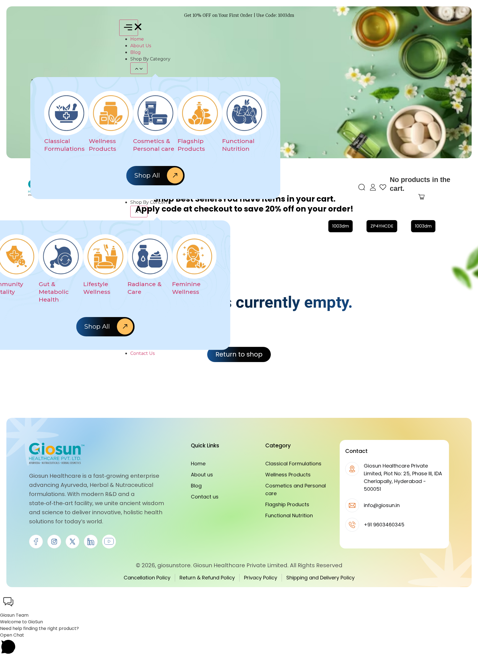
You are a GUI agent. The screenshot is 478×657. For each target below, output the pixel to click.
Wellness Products (288, 474)
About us (202, 474)
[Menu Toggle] (128, 28)
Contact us (205, 496)
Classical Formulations (293, 463)
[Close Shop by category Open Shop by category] (138, 68)
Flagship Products (287, 504)
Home (198, 463)
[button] (239, 602)
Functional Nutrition (289, 515)
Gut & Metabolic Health (54, 292)
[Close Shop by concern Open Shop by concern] (138, 211)
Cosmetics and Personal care (295, 489)
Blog (196, 485)
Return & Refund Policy (207, 577)
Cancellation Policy (147, 577)
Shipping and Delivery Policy (320, 577)
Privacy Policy (260, 577)
